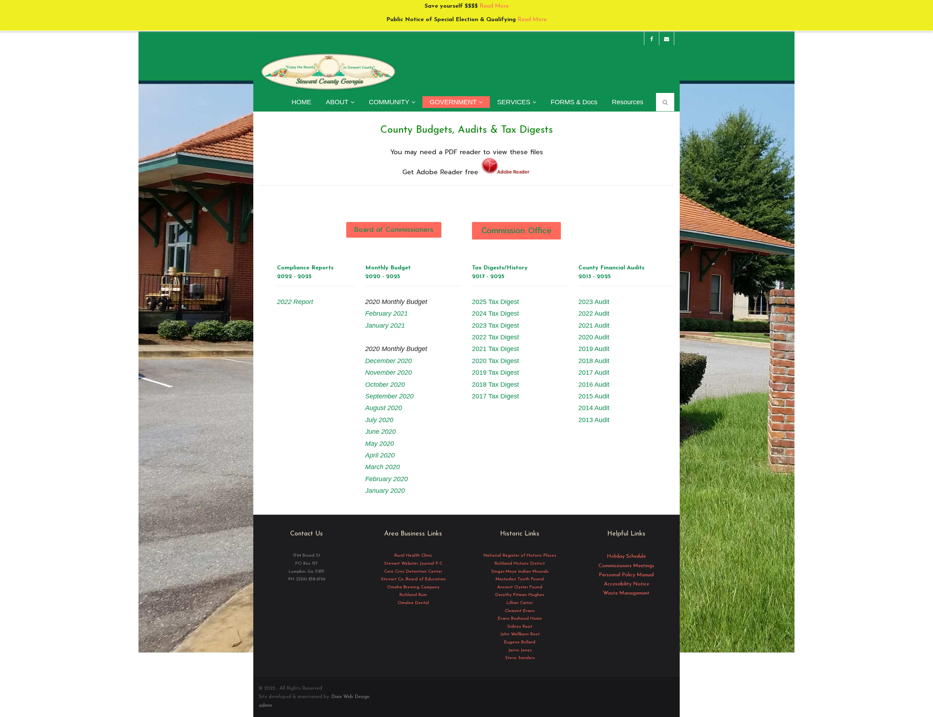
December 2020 (388, 361)
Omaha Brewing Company (413, 587)
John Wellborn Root (520, 634)
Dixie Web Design (350, 696)
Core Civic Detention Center (413, 571)
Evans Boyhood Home (520, 618)
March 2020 (382, 467)
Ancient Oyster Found (519, 587)
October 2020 (385, 384)
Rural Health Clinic (413, 555)
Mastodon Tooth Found (520, 579)
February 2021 (386, 313)
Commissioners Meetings (626, 566)
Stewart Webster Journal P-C (413, 563)
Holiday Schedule (626, 556)
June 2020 (380, 431)
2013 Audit (593, 420)
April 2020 (380, 455)
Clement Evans (520, 611)
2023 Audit (593, 301)
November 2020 (388, 372)
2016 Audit (593, 384)
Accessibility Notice (626, 584)
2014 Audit (593, 408)
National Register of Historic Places (520, 555)
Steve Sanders (520, 658)
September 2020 (389, 396)
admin (265, 705)
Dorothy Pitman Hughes (519, 595)
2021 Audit (593, 325)
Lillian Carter (520, 603)
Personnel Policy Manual (626, 575)
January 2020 (385, 490)
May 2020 (379, 443)
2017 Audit (593, 372)
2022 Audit (593, 313)
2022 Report (295, 301)
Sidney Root (519, 626)
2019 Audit (593, 348)
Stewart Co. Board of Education (413, 579)
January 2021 (385, 325)
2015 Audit (593, 396)
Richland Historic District (520, 563)
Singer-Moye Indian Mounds (520, 571)
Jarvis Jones (520, 650)
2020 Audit (593, 337)
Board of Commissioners (393, 230)
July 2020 (379, 420)
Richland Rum (413, 595)
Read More (493, 6)
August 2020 (383, 408)
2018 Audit (593, 361)
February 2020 (386, 479)
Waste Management (626, 593)
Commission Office (516, 231)
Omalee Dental (413, 603)
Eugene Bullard (519, 642)
